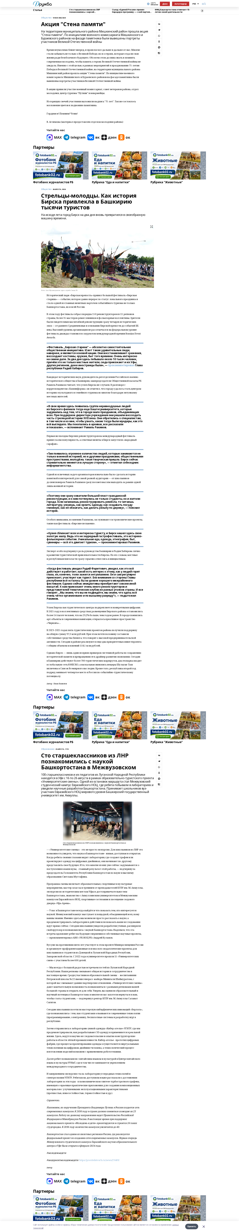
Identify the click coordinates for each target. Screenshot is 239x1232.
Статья (37, 10)
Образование (47, 749)
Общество (46, 18)
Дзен (164, 3)
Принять (191, 1226)
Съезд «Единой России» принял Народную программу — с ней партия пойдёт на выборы (131, 11)
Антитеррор (181, 3)
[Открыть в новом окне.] (54, 137)
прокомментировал (121, 365)
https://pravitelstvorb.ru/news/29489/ (99, 1160)
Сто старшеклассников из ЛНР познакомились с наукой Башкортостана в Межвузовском (85, 11)
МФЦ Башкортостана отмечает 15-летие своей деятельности (172, 11)
